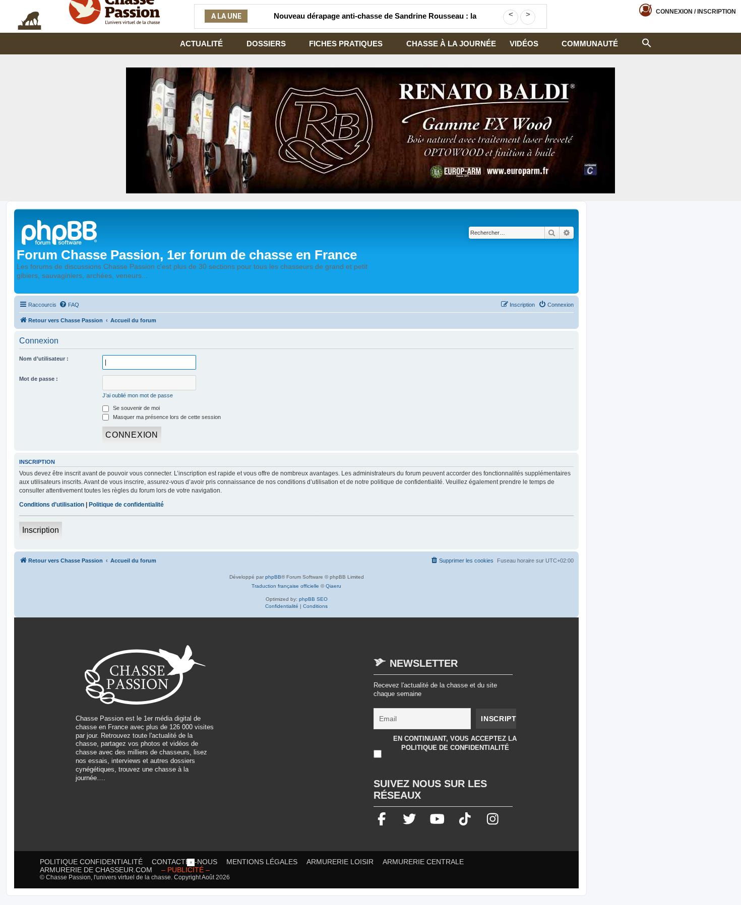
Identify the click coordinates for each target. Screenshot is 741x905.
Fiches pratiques (346, 43)
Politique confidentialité (91, 862)
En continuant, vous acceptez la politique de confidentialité (455, 743)
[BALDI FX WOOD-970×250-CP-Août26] (370, 130)
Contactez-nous (184, 862)
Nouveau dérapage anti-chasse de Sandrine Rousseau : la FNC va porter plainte (375, 22)
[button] (646, 42)
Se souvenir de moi (135, 408)
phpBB (273, 577)
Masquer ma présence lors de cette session (166, 417)
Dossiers (266, 43)
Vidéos (524, 43)
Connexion (696, 11)
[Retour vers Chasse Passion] (60, 231)
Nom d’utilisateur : (44, 359)
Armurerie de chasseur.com (96, 870)
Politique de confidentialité (126, 504)
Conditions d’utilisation (51, 504)
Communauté (590, 43)
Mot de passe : (38, 379)
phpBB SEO (313, 599)
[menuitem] (69, 305)
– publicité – (185, 870)
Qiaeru (333, 586)
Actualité (201, 43)
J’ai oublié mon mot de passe (137, 395)
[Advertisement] (309, 715)
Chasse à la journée (451, 43)
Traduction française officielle (285, 586)
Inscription (40, 530)
